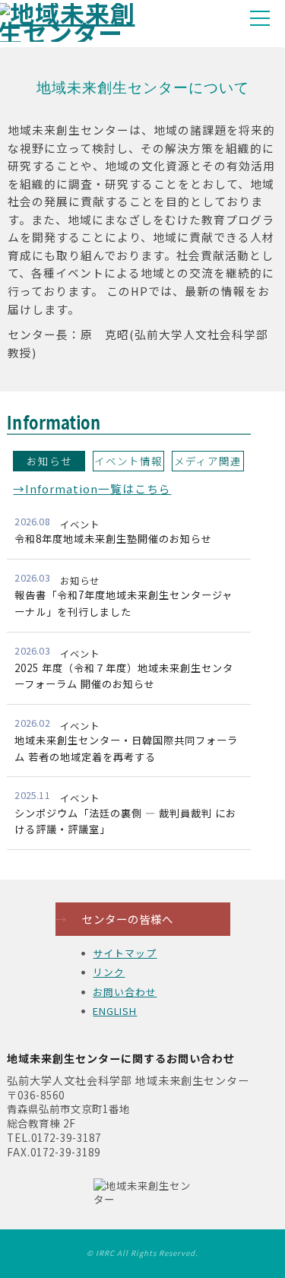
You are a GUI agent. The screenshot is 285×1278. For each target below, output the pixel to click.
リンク (109, 972)
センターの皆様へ (114, 919)
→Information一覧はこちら (92, 488)
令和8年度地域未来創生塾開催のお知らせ (113, 538)
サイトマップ (125, 953)
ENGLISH (115, 1011)
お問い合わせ (125, 992)
